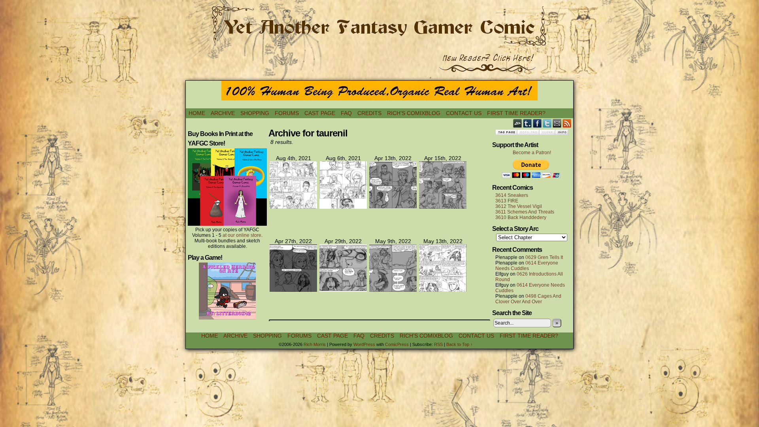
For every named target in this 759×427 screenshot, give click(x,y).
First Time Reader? (516, 113)
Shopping (254, 113)
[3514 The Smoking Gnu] (343, 290)
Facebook (537, 123)
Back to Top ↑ (459, 344)
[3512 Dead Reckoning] (442, 207)
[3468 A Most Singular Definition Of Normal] (293, 207)
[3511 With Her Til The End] (393, 207)
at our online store (242, 235)
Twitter (547, 123)
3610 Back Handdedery (520, 217)
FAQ (346, 113)
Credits (369, 113)
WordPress (364, 344)
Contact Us (463, 113)
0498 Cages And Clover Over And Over (528, 298)
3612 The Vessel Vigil (518, 206)
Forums (287, 113)
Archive (223, 113)
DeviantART (518, 123)
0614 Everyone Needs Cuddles (526, 265)
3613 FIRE (506, 201)
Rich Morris (315, 344)
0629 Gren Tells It (544, 257)
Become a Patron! (532, 152)
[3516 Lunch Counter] (442, 290)
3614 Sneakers (511, 195)
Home (197, 113)
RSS (567, 123)
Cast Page (319, 113)
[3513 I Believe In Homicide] (293, 290)
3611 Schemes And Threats (524, 212)
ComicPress (397, 344)
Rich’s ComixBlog (413, 113)
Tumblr (527, 123)
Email (557, 123)
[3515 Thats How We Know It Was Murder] (393, 290)
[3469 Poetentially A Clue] (343, 207)
